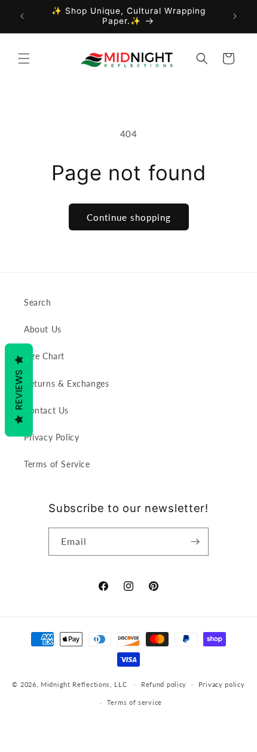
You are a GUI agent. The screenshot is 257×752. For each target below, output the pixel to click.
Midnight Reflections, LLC (84, 684)
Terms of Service (57, 464)
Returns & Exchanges (66, 383)
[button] (24, 58)
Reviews (19, 390)
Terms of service (134, 702)
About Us (43, 329)
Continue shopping (129, 217)
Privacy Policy (51, 437)
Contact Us (46, 410)
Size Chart (44, 356)
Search (37, 302)
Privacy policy (221, 684)
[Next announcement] (235, 16)
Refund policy (163, 684)
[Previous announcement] (22, 16)
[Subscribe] (195, 542)
